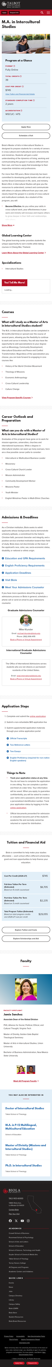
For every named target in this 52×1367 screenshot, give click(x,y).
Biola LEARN (13, 1308)
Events (11, 1283)
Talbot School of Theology (18, 1259)
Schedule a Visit (26, 135)
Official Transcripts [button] (18, 738)
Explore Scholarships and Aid (26, 938)
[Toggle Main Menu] (48, 12)
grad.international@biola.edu (29, 676)
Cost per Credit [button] (13, 87)
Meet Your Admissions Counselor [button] (24, 587)
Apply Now (26, 127)
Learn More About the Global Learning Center (23, 253)
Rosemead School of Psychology (21, 1237)
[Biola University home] (26, 1191)
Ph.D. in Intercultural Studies (23, 1165)
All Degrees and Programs (19, 1267)
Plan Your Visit (14, 1214)
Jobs (10, 1291)
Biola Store (13, 1313)
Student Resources (16, 1317)
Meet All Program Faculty (25, 1081)
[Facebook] (10, 1221)
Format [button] (9, 66)
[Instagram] (28, 1221)
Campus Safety (14, 1304)
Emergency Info (24, 1343)
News (11, 1287)
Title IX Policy (13, 1339)
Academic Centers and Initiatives (21, 1272)
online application (38, 716)
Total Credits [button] (12, 76)
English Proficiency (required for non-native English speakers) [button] (29, 759)
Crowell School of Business (19, 1233)
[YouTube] (22, 1221)
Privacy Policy (8, 1336)
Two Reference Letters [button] (20, 745)
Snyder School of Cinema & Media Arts (23, 1255)
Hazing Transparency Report (30, 1339)
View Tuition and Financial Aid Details (20, 94)
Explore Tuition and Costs (26, 930)
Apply (4, 13)
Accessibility (20, 1336)
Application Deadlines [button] (18, 572)
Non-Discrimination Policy (36, 1336)
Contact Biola (14, 1210)
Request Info (14, 13)
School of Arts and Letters (18, 1242)
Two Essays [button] (15, 751)
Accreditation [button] (13, 111)
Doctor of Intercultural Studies (24, 1108)
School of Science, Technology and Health (24, 1250)
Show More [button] (7, 225)
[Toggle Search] (42, 12)
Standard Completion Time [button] (19, 100)
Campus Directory (15, 1296)
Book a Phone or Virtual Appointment (26, 639)
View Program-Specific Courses (16, 397)
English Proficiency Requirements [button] (25, 565)
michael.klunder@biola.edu (28, 633)
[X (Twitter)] (16, 1221)
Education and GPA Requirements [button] (25, 558)
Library (11, 1300)
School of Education (16, 1246)
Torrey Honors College (17, 1263)
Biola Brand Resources (17, 1321)
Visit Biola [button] (11, 580)
